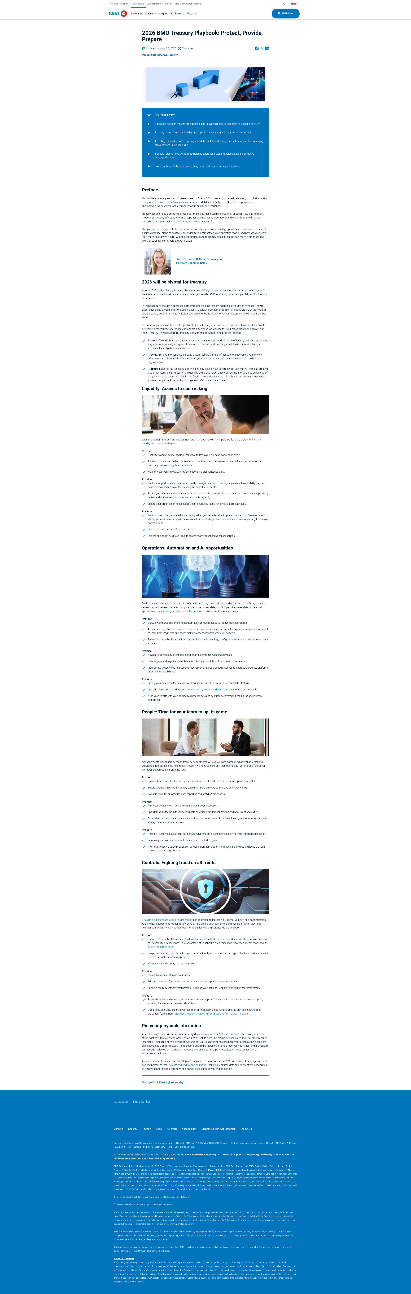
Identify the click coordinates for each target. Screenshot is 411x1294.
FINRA (209, 1170)
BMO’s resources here (160, 947)
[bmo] (118, 13)
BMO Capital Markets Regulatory (200, 1154)
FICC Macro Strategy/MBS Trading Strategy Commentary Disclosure (250, 1154)
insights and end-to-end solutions (187, 1065)
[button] (286, 13)
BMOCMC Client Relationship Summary (156, 1158)
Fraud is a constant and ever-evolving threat (167, 920)
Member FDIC (207, 1143)
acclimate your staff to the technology (180, 611)
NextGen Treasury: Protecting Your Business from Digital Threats (210, 1014)
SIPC (218, 1170)
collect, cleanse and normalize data (214, 690)
